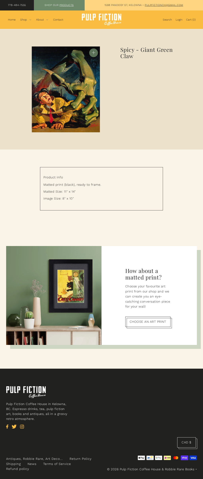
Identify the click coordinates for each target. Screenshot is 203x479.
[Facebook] (8, 429)
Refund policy (17, 469)
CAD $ (187, 442)
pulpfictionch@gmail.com (164, 5)
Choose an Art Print (148, 322)
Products (66, 5)
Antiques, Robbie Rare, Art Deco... (34, 459)
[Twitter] (15, 429)
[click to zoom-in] (93, 52)
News (32, 464)
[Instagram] (23, 429)
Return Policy (81, 459)
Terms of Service (57, 464)
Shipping (13, 464)
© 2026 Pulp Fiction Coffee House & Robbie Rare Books (150, 469)
